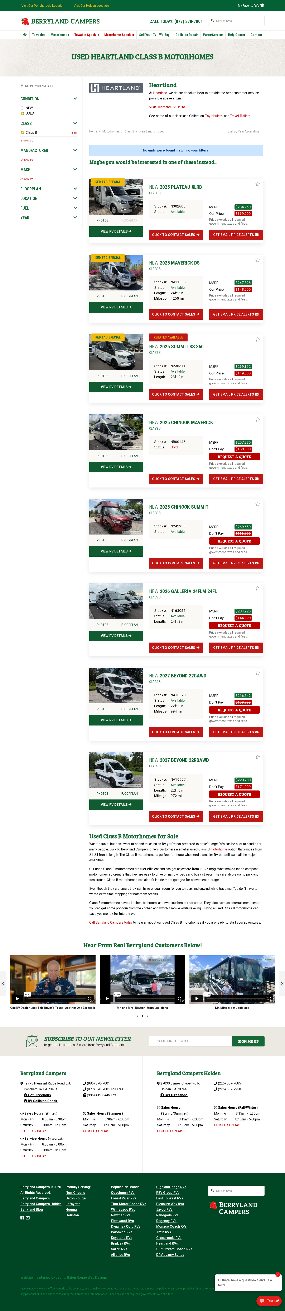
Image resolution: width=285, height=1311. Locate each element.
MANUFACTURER (34, 150)
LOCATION (29, 198)
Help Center (236, 35)
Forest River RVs (123, 1198)
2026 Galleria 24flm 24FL (183, 593)
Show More (26, 140)
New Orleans (75, 1193)
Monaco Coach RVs (171, 1226)
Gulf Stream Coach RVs (174, 1249)
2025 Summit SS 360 (176, 349)
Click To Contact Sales (174, 235)
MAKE (25, 169)
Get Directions (39, 1095)
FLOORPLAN (30, 188)
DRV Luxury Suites (170, 1255)
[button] (3, 983)
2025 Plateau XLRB (175, 189)
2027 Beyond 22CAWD (177, 678)
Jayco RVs (164, 1210)
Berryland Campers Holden (41, 1204)
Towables (38, 35)
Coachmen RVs (123, 1193)
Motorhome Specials (119, 35)
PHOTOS (102, 220)
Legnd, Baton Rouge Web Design (81, 1277)
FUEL (24, 208)
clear (74, 132)
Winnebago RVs (123, 1210)
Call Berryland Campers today (110, 922)
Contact (256, 35)
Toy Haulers (214, 116)
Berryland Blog (31, 1210)
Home (93, 131)
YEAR (24, 217)
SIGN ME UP (248, 1041)
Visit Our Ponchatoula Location (42, 6)
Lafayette (73, 1204)
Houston (72, 1215)
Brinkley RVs (120, 1243)
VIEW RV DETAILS (115, 231)
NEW (29, 108)
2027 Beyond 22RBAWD (179, 762)
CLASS (26, 123)
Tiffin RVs (163, 1232)
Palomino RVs (121, 1232)
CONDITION (29, 98)
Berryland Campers (35, 1198)
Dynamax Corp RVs (125, 1226)
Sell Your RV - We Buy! (154, 35)
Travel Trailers (240, 116)
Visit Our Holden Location (91, 6)
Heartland (160, 93)
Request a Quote (234, 456)
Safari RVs (119, 1249)
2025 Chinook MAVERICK (181, 425)
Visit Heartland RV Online (167, 107)
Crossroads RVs (169, 1238)
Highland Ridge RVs (171, 1187)
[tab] (48, 99)
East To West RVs (169, 1198)
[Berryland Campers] (60, 21)
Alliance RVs (120, 1255)
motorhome (219, 849)
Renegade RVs (167, 1215)
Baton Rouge (76, 1198)
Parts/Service (213, 35)
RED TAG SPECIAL (108, 182)
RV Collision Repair (42, 1101)
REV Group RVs (167, 1193)
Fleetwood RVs (122, 1221)
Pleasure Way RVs (170, 1204)
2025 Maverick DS (174, 265)
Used (161, 131)
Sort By (243, 131)
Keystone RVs (121, 1238)
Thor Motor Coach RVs (128, 1204)
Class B (31, 133)
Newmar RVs (121, 1215)
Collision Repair (186, 35)
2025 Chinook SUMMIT (178, 509)
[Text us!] (269, 1302)
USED (30, 113)
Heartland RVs (167, 1243)
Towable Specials (86, 35)
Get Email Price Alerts (234, 235)
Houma (71, 1210)
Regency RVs (166, 1221)
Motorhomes (60, 35)
